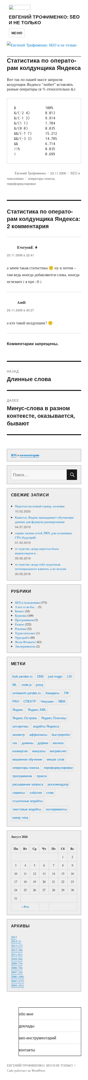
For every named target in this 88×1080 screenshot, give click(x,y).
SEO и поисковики (27, 602)
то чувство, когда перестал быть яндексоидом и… (37, 550)
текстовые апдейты (26, 809)
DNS (40, 676)
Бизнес (19, 611)
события (36, 792)
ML (14, 684)
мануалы (38, 751)
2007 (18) (16, 972)
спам (50, 792)
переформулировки (21, 183)
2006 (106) (17, 976)
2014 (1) (16, 941)
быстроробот (61, 734)
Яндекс (17, 709)
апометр (18, 734)
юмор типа (20, 817)
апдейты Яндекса (46, 726)
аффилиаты (38, 734)
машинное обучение (27, 759)
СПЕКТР (29, 701)
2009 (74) (16, 963)
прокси (42, 775)
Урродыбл (22, 637)
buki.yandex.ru (22, 676)
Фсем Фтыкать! (25, 642)
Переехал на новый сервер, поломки (40, 506)
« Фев (25, 906)
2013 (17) (16, 946)
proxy (39, 684)
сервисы (18, 792)
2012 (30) (16, 950)
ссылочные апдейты (27, 800)
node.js (27, 684)
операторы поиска (41, 178)
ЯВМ (61, 701)
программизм (22, 775)
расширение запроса (27, 784)
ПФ (66, 693)
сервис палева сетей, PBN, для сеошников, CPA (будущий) (43, 535)
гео (14, 742)
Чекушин (47, 701)
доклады (26, 1026)
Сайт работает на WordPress (26, 1070)
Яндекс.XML (37, 709)
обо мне (26, 1014)
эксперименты (56, 809)
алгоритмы (20, 726)
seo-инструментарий (37, 1038)
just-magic (55, 676)
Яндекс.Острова (24, 718)
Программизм (24, 620)
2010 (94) (16, 959)
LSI (69, 676)
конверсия (20, 751)
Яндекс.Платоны (53, 718)
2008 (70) (16, 968)
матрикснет (58, 751)
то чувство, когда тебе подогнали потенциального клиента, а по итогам (40, 566)
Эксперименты (25, 646)
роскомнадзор (58, 784)
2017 (14, 937)
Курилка (20, 615)
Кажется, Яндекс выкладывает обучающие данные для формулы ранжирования (44, 519)
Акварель (52, 693)
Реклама (20, 628)
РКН (15, 701)
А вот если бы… (26, 607)
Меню (16, 33)
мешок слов (55, 759)
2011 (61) (16, 954)
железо (58, 742)
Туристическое (25, 633)
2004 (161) (17, 985)
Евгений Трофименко (30, 173)
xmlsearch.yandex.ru (26, 693)
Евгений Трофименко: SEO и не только (44, 19)
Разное (19, 624)
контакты (27, 1050)
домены (27, 742)
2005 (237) (17, 981)
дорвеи (43, 742)
